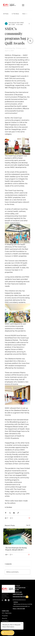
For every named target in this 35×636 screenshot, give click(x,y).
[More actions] (29, 24)
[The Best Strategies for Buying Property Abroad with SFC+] (17, 536)
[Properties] (19, 615)
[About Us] (19, 618)
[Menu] (23, 5)
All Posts (5, 14)
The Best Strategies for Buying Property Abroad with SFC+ (16, 549)
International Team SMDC (20, 596)
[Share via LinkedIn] (14, 513)
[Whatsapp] (2, 600)
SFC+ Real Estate (6, 613)
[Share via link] (18, 513)
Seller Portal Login (18, 594)
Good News (5, 621)
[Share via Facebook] (5, 513)
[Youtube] (9, 600)
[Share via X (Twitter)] (10, 513)
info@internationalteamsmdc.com (19, 599)
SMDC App (16, 589)
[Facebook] (5, 600)
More (23, 14)
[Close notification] (22, 624)
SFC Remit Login (17, 592)
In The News (15, 14)
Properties (5, 615)
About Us (4, 618)
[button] (30, 40)
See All (28, 525)
